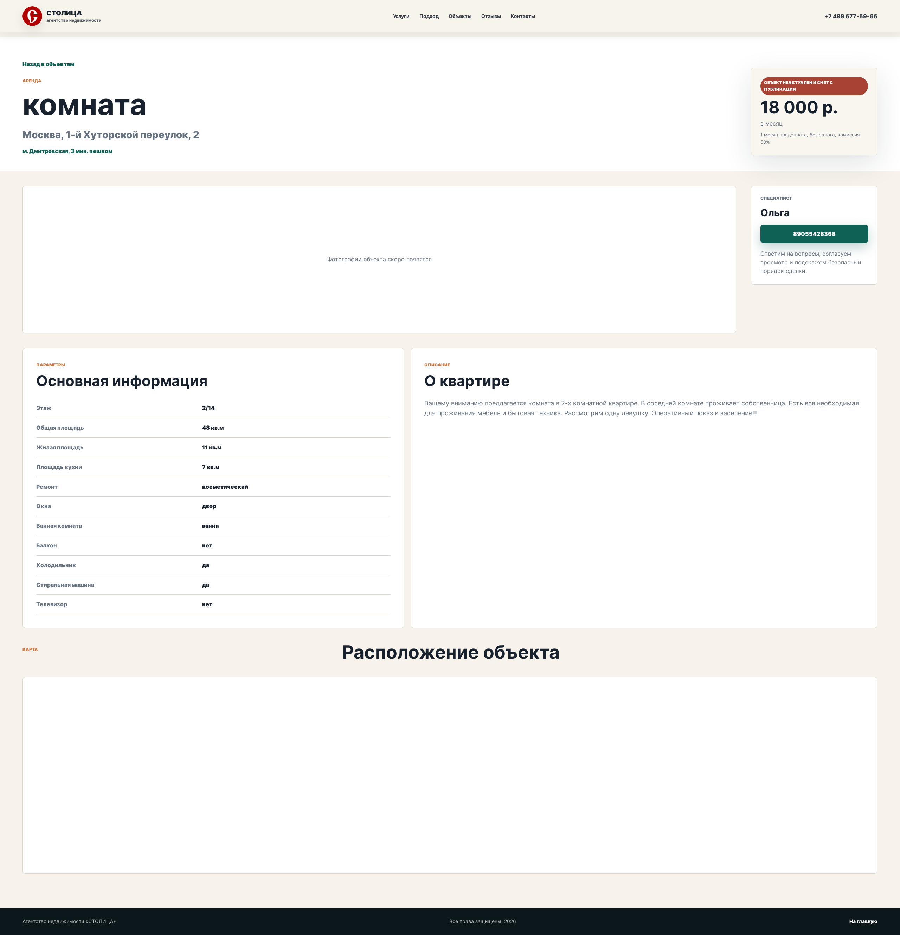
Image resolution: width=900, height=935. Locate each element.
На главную (863, 921)
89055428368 (814, 233)
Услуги (401, 16)
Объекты (460, 16)
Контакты (523, 16)
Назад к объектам (48, 64)
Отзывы (491, 16)
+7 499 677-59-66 (851, 16)
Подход (429, 16)
